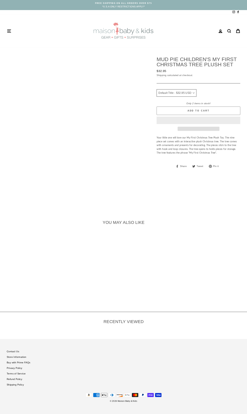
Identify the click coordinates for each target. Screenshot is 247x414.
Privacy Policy (14, 368)
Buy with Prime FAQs (18, 362)
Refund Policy (14, 379)
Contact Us (13, 351)
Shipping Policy (15, 384)
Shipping (161, 75)
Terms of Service (16, 373)
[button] (198, 120)
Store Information (16, 357)
